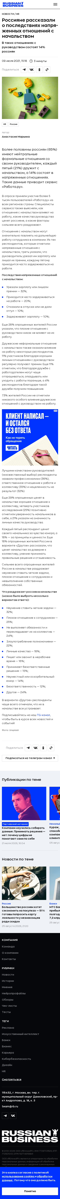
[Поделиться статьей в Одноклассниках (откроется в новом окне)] (39, 69)
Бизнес (7, 1046)
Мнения (7, 987)
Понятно (30, 1191)
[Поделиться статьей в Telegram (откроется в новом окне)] (24, 69)
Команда (8, 946)
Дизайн (7, 1065)
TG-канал (43, 715)
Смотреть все (11, 1079)
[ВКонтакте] (13, 1115)
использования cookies (18, 1176)
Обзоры (7, 999)
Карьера (8, 1052)
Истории (8, 981)
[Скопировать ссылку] (47, 69)
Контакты (9, 959)
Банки (6, 1040)
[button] (55, 4)
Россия (13, 124)
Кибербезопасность (16, 1059)
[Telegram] (5, 1115)
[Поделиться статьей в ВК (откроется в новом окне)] (31, 69)
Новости (8, 14)
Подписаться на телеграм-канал (29, 758)
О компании (10, 953)
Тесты (6, 1012)
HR (17, 14)
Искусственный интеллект (20, 1034)
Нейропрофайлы (14, 993)
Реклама (8, 1028)
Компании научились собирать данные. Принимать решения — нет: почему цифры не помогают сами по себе (23, 833)
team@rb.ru (10, 1106)
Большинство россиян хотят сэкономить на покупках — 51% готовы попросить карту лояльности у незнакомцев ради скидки (23, 914)
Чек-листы (9, 1006)
